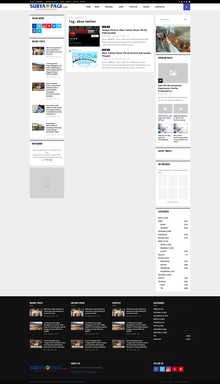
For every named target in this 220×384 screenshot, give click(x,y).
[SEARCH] (185, 19)
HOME (88, 7)
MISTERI (163, 265)
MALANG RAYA (163, 238)
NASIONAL (164, 248)
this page (49, 160)
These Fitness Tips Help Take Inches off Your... (165, 118)
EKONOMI (164, 228)
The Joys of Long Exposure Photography (164, 137)
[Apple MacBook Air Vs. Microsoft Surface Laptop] (181, 108)
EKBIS (121, 7)
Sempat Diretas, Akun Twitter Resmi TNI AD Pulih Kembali (124, 31)
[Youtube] (180, 369)
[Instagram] (168, 369)
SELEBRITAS (164, 271)
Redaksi (169, 382)
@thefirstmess (173, 202)
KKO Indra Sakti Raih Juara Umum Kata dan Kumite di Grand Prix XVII (54, 50)
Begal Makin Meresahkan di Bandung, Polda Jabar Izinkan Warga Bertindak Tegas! (54, 127)
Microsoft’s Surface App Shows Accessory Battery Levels (181, 138)
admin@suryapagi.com (88, 372)
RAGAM (146, 7)
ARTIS (160, 218)
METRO (163, 245)
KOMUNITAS (160, 7)
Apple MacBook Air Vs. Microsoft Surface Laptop (180, 118)
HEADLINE (162, 231)
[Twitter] (162, 369)
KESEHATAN (164, 261)
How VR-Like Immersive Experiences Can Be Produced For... (170, 88)
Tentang (162, 382)
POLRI (162, 285)
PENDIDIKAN (165, 268)
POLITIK (75, 2)
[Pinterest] (174, 369)
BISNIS (163, 224)
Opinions (68, 2)
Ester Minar (107, 36)
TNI (108, 26)
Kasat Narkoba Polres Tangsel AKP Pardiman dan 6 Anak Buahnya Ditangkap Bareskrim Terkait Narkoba (53, 89)
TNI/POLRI (133, 7)
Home (62, 2)
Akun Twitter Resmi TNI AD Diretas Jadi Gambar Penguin (126, 54)
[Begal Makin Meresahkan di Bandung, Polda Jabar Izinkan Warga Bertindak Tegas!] (38, 126)
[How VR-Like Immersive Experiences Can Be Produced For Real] (173, 73)
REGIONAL (109, 7)
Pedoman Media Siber (181, 382)
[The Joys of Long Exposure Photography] (165, 128)
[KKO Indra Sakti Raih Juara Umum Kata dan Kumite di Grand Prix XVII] (38, 51)
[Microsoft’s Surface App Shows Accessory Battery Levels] (181, 128)
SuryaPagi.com (80, 382)
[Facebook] (156, 369)
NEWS (97, 7)
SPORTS (82, 2)
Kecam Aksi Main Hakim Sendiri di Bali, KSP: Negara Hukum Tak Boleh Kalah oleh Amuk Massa (54, 109)
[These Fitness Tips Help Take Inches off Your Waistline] (165, 108)
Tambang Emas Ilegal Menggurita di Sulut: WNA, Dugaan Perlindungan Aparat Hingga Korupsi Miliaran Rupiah (54, 68)
